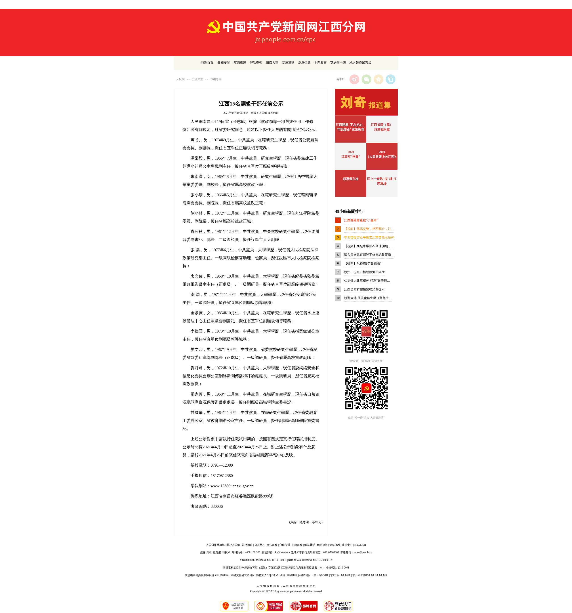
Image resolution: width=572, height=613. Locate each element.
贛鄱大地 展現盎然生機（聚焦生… (368, 298)
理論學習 (256, 62)
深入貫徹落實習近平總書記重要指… (369, 255)
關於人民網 (233, 544)
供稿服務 (297, 544)
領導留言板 (351, 179)
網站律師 (322, 544)
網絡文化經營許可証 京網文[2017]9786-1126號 (258, 575)
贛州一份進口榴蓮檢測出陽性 (364, 272)
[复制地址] (390, 79)
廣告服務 (272, 544)
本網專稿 (215, 79)
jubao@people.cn (363, 552)
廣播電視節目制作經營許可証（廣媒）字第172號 (251, 567)
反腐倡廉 (304, 62)
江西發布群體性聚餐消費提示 (364, 289)
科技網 (226, 552)
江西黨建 (240, 62)
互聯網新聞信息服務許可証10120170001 (263, 560)
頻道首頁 (207, 62)
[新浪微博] (354, 79)
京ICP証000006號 (340, 575)
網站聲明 (309, 544)
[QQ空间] (378, 79)
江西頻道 (197, 79)
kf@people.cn (282, 552)
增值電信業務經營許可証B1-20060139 (310, 560)
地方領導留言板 (360, 62)
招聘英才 (259, 544)
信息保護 (334, 544)
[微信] (366, 79)
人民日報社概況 (215, 544)
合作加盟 (284, 544)
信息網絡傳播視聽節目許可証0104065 (207, 575)
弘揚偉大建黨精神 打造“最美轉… (367, 280)
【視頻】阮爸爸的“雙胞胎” (362, 263)
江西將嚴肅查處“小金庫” (361, 220)
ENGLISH (360, 544)
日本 (209, 552)
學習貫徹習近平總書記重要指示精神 (369, 237)
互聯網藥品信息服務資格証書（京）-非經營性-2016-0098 (315, 567)
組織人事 (272, 62)
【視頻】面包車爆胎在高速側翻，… (369, 246)
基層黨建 (288, 62)
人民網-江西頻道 (269, 112)
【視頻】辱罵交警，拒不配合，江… (369, 229)
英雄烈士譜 (338, 62)
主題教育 (320, 62)
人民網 (181, 79)
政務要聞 (224, 62)
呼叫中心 (347, 544)
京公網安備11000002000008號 (369, 575)
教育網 (217, 552)
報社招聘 (247, 544)
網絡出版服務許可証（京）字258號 (307, 575)
